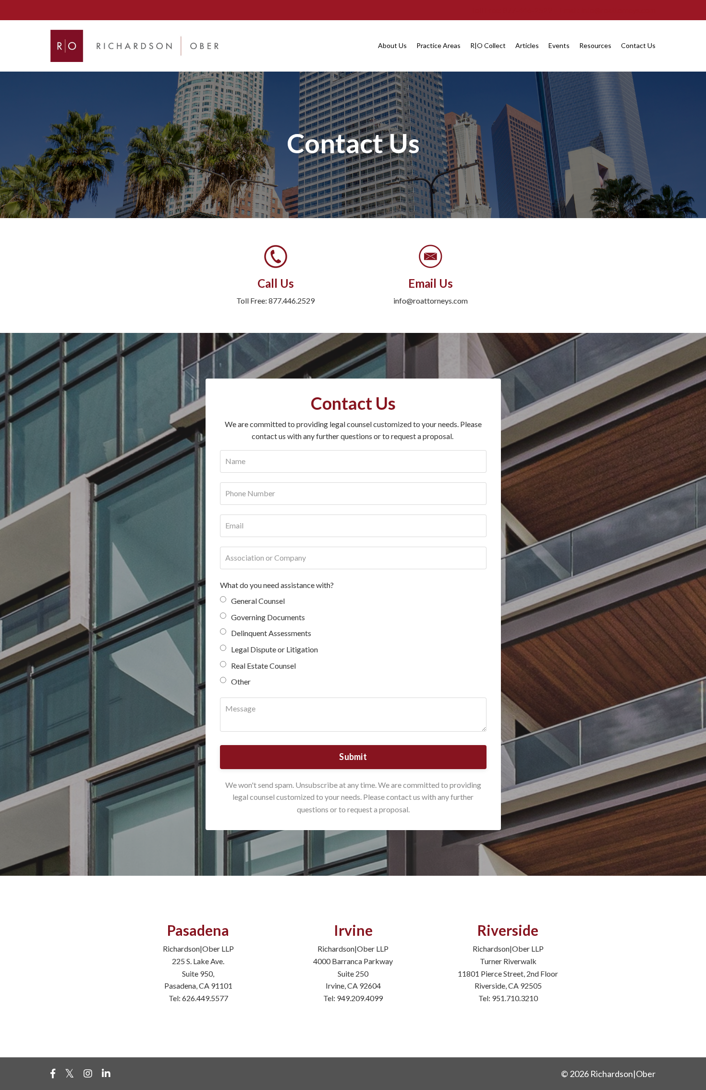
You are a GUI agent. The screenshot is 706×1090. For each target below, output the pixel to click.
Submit (353, 756)
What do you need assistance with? (277, 584)
